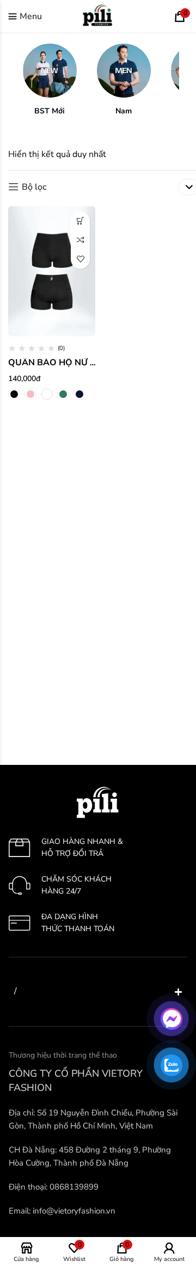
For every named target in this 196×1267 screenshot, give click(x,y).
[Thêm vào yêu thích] (80, 259)
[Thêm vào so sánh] (80, 240)
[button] (49, 80)
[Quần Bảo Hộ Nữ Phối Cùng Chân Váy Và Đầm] (51, 271)
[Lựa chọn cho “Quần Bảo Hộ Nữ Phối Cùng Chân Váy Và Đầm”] (80, 221)
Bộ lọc (34, 187)
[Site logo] (98, 16)
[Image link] (98, 802)
